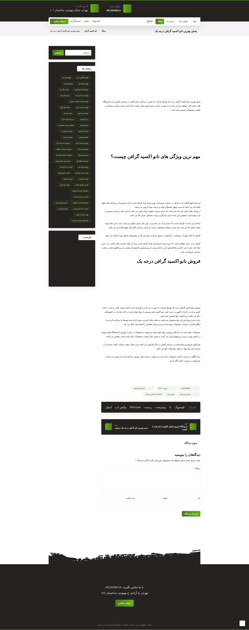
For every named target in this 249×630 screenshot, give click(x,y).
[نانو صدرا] (72, 263)
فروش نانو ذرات (83, 149)
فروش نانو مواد (83, 155)
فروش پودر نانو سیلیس (62, 161)
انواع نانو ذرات (66, 77)
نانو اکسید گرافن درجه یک (153, 394)
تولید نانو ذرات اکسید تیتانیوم (79, 101)
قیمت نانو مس (83, 179)
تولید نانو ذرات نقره (82, 107)
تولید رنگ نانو (64, 89)
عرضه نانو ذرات (68, 137)
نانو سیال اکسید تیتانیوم (80, 203)
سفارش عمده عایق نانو (66, 125)
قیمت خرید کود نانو (66, 167)
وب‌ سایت (130, 498)
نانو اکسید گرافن (139, 388)
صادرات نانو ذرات (66, 131)
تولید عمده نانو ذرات (81, 95)
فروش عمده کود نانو (63, 143)
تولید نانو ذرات (64, 95)
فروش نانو (170, 394)
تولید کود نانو (68, 113)
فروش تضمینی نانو (82, 143)
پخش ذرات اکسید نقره (81, 209)
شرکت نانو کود (83, 131)
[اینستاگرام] (122, 612)
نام (199, 498)
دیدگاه (197, 468)
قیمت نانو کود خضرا (81, 185)
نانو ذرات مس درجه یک (81, 197)
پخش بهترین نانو (185, 394)
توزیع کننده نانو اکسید (81, 89)
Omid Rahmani (185, 388)
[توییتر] (125, 612)
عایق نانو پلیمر (83, 137)
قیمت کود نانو (64, 185)
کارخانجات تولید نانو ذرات (80, 220)
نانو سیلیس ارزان (61, 203)
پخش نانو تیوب (62, 209)
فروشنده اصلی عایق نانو (64, 155)
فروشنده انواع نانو (82, 161)
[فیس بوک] (127, 612)
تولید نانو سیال (65, 107)
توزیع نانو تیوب (68, 83)
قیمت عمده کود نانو (82, 173)
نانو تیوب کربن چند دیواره (80, 191)
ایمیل (165, 498)
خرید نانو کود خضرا (68, 119)
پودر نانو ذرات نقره (82, 215)
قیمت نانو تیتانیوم (63, 173)
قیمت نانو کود (68, 179)
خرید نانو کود (84, 119)
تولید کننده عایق (83, 113)
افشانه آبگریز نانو (82, 77)
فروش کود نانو (83, 167)
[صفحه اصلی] (111, 31)
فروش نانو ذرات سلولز (64, 149)
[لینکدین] (124, 612)
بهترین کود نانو (83, 83)
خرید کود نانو (84, 125)
